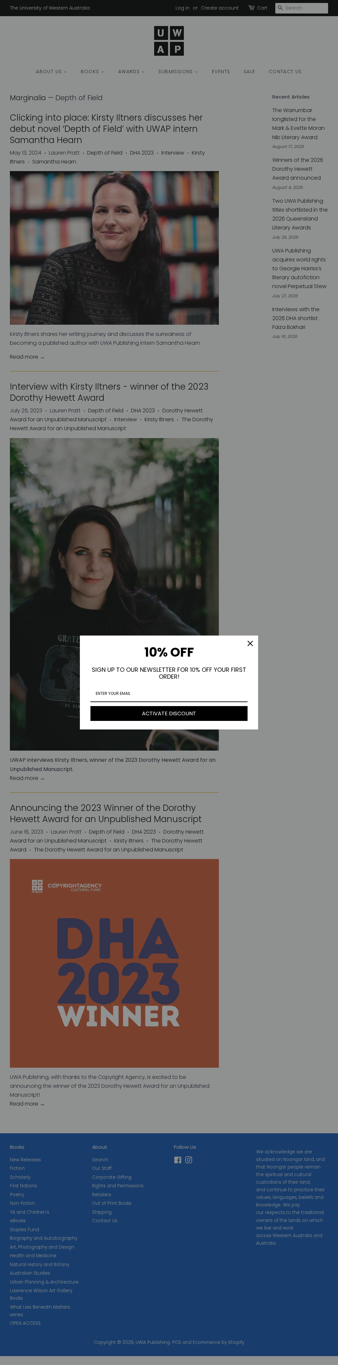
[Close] (250, 643)
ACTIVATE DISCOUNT (169, 713)
